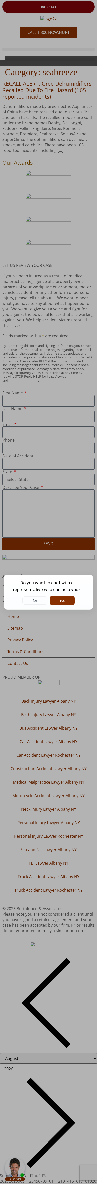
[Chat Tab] (48, 592)
